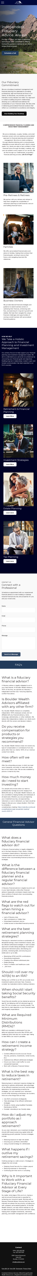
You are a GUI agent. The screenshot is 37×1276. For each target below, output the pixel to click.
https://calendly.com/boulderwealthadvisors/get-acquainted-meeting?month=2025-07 (18, 809)
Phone (4, 626)
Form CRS (12, 1268)
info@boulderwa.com (18, 1262)
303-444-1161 (20, 1250)
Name (4, 606)
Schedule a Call (10, 53)
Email (3, 616)
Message (4, 635)
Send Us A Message (11, 654)
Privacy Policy (27, 1268)
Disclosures (19, 1268)
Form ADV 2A (5, 1268)
